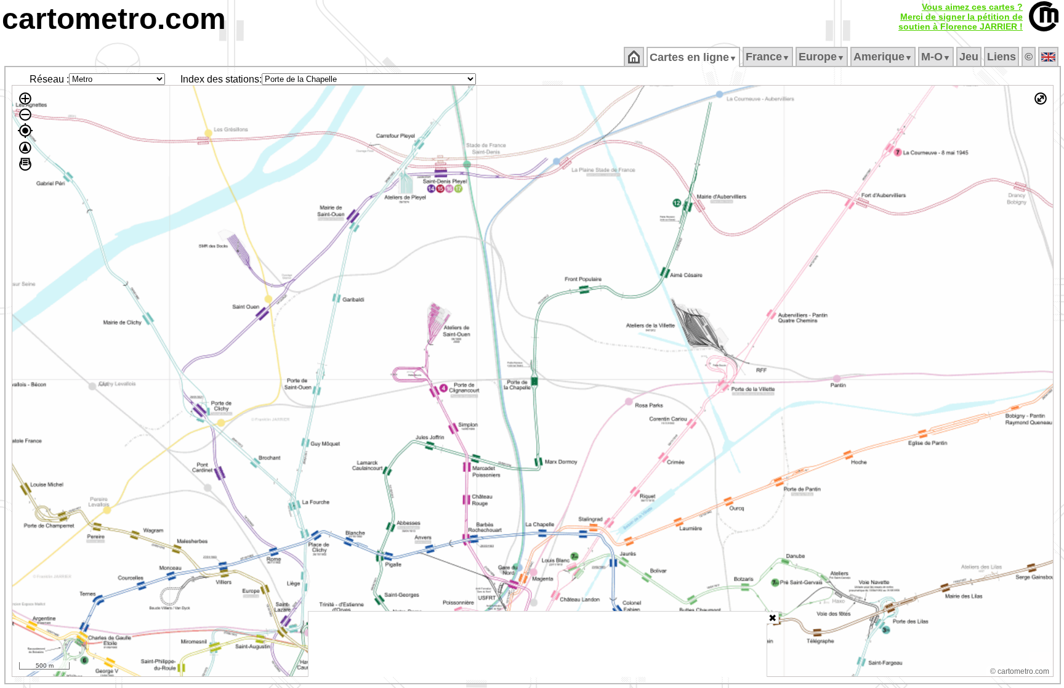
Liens (1001, 57)
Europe (822, 57)
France (768, 57)
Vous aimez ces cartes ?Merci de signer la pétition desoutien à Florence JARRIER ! (960, 16)
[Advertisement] (537, 644)
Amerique (883, 57)
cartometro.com (114, 18)
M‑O (936, 57)
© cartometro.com (1019, 671)
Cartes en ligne (693, 57)
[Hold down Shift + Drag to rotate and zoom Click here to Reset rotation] (25, 147)
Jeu (968, 57)
